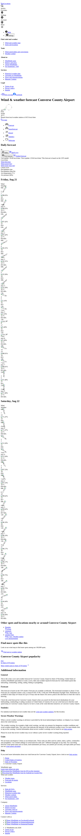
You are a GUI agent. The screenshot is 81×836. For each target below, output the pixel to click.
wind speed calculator (13, 746)
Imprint (7, 90)
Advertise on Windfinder (13, 75)
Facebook (19, 95)
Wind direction (6, 162)
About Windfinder (11, 64)
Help (9, 32)
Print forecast (8, 156)
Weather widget (10, 54)
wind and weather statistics (45, 712)
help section (68, 729)
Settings (11, 35)
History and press (11, 63)
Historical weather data (12, 73)
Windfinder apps (10, 61)
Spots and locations (11, 45)
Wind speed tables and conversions (16, 52)
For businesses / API (12, 66)
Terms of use (9, 86)
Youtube (30, 824)
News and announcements (14, 77)
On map (4, 120)
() (6, 164)
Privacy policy (10, 88)
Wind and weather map (12, 43)
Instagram (31, 822)
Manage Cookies (10, 79)
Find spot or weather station (12, 652)
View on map (8, 95)
